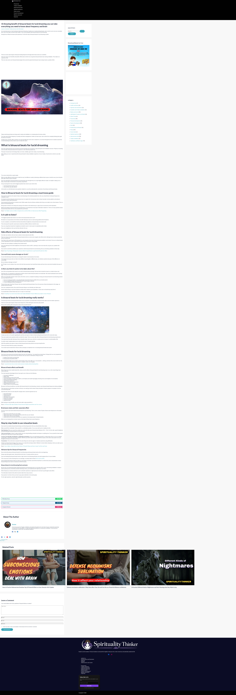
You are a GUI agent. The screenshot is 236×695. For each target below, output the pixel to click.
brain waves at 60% (40, 458)
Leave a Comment (5, 29)
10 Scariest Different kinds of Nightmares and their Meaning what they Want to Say (154, 587)
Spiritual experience (18, 9)
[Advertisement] (32, 44)
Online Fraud (73, 116)
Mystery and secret (18, 14)
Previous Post (3, 539)
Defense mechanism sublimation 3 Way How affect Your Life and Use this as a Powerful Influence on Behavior (96, 587)
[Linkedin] (17, 531)
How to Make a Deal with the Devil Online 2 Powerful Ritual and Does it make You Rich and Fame (25, 446)
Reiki (71, 125)
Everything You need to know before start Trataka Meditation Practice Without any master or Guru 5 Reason (27, 293)
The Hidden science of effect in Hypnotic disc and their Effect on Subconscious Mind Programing (25, 210)
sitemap (83, 661)
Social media (73, 131)
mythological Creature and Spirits (77, 114)
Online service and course (86, 662)
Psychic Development (18, 13)
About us (83, 660)
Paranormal (16, 3)
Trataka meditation (18, 5)
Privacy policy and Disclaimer (87, 659)
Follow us (59, 506)
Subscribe (89, 685)
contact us (83, 658)
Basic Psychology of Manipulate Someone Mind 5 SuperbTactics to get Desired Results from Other (25, 250)
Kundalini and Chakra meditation (77, 109)
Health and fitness (74, 105)
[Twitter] (4, 537)
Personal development (75, 120)
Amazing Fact (73, 103)
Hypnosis (16, 16)
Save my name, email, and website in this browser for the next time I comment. (20, 626)
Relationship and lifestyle (75, 127)
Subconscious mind (18, 7)
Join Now (59, 498)
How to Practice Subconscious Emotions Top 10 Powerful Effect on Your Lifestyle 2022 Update (28, 587)
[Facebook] (12, 531)
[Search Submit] (82, 31)
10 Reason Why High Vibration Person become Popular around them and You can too (23, 404)
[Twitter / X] (15, 531)
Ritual (71, 129)
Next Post (2, 540)
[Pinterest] (7, 537)
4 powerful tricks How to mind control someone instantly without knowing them (21, 363)
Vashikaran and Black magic (76, 140)
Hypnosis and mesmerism (76, 107)
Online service (17, 11)
